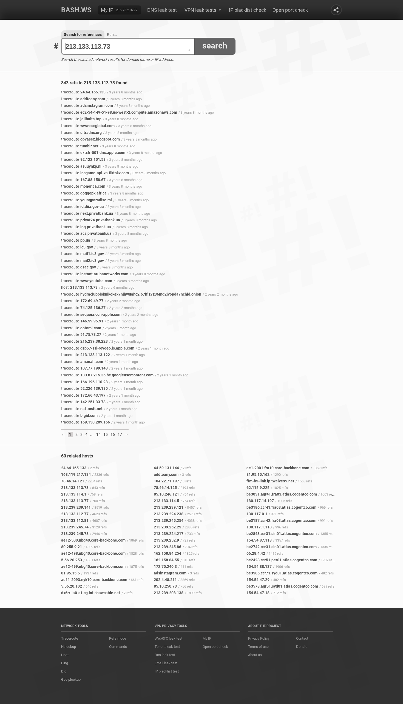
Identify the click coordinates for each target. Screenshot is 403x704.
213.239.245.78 (75, 533)
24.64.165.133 (83, 92)
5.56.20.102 (71, 586)
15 (105, 434)
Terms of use (258, 647)
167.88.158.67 (83, 180)
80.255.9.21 (71, 547)
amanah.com (82, 361)
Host (65, 655)
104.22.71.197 (166, 481)
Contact (302, 638)
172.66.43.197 (83, 395)
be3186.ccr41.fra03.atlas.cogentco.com (281, 507)
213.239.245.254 (168, 520)
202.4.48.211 (165, 579)
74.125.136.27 (83, 307)
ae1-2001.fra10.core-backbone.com (277, 468)
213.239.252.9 (166, 540)
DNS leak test (162, 10)
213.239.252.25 (167, 527)
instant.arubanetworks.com (94, 274)
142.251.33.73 (83, 402)
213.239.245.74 (75, 527)
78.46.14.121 (72, 481)
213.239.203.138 (168, 593)
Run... (112, 34)
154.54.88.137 (259, 566)
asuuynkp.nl (81, 166)
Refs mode (117, 638)
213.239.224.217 (168, 533)
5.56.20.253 (71, 560)
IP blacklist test (167, 671)
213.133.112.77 (75, 514)
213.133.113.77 (75, 501)
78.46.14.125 (165, 487)
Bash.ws (76, 10)
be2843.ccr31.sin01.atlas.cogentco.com (281, 533)
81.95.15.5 (70, 573)
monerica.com (83, 186)
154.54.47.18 (257, 593)
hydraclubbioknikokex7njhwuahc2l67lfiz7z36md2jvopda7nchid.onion (131, 294)
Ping (64, 663)
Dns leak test (165, 655)
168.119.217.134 (76, 474)
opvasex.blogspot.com (90, 139)
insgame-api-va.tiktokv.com (95, 173)
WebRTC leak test (168, 638)
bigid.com (79, 415)
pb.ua (75, 240)
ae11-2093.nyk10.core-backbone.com (94, 579)
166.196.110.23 (84, 382)
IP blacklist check (247, 10)
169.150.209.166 (85, 422)
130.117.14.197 (260, 501)
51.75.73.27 (81, 334)
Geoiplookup (71, 679)
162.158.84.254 (167, 553)
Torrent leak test (167, 647)
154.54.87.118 (259, 540)
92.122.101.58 (83, 159)
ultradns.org (81, 132)
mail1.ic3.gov (82, 253)
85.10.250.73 (165, 586)
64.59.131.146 (166, 468)
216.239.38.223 (84, 341)
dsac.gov (78, 267)
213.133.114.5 (166, 501)
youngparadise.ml (86, 200)
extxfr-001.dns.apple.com (93, 152)
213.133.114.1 (73, 494)
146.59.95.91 (82, 321)
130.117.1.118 (259, 527)
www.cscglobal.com (88, 126)
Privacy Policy (258, 638)
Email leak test (166, 663)
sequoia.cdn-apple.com (91, 314)
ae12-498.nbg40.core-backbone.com (93, 553)
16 (112, 434)
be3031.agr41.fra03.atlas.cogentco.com (281, 494)
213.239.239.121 (168, 507)
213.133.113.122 (85, 355)
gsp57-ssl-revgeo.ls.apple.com (97, 348)
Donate (301, 647)
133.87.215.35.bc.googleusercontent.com (107, 375)
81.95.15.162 (257, 474)
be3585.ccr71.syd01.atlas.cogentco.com (281, 573)
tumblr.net (79, 146)
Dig (63, 671)
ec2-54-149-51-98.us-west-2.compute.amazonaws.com (119, 112)
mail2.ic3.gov (82, 260)
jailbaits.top (81, 119)
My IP (107, 10)
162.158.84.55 (166, 560)
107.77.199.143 (84, 368)
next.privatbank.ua (87, 213)
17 (120, 434)
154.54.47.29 (257, 579)
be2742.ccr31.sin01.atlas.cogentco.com (281, 547)
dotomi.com (81, 328)
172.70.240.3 (165, 566)
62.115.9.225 (257, 487)
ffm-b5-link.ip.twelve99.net (270, 481)
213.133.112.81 (75, 520)
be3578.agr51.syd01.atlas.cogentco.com (282, 586)
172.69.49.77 (82, 301)
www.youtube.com (86, 281)
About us (255, 655)
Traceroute (69, 638)
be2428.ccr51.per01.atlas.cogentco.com (281, 560)
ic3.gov (77, 247)
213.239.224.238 (168, 514)
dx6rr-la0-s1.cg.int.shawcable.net (90, 593)
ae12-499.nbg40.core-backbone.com (93, 566)
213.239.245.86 (167, 547)
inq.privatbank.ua (86, 227)
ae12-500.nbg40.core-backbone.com (93, 540)
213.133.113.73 (79, 287)
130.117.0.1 (256, 514)
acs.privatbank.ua (86, 233)
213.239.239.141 (76, 507)
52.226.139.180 (84, 388)
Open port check (290, 10)
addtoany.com (83, 99)
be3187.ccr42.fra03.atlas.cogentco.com (281, 520)
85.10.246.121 (166, 494)
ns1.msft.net (82, 409)
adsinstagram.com (87, 105)
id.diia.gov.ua (82, 206)
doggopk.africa (84, 193)
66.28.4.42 (255, 553)
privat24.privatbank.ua (90, 220)
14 (98, 434)
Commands (118, 647)
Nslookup (68, 647)
